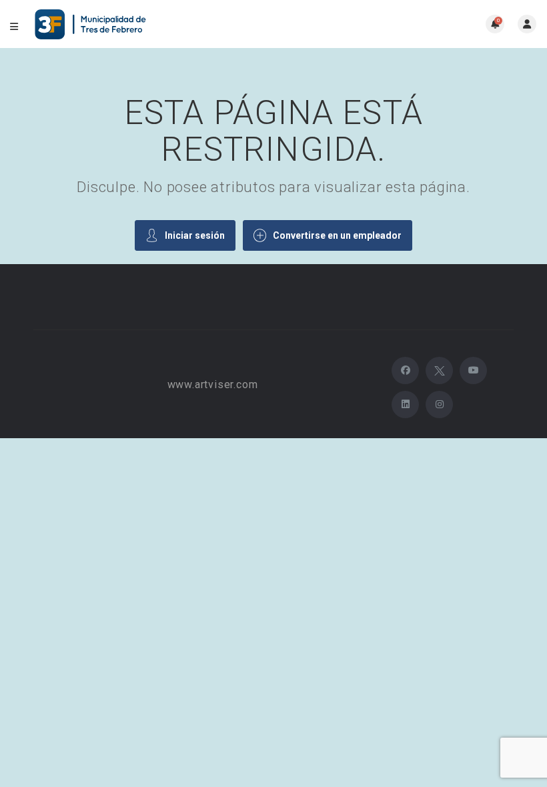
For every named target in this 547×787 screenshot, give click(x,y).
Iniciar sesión (195, 235)
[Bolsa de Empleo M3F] (92, 24)
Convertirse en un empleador (337, 235)
